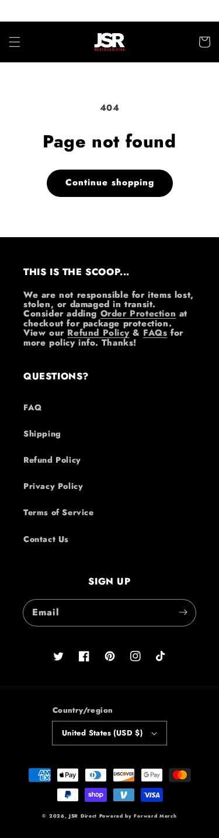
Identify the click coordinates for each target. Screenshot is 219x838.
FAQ (32, 407)
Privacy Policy (53, 486)
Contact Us (46, 539)
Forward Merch (155, 815)
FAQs (155, 332)
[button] (14, 42)
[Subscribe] (183, 612)
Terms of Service (58, 512)
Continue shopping (109, 182)
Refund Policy (98, 332)
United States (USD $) (102, 732)
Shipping (42, 433)
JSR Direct (83, 815)
